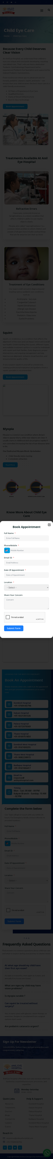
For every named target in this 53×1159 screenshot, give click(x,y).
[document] (26, 579)
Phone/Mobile (10, 545)
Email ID (8, 557)
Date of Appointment (14, 570)
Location (8, 582)
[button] (49, 525)
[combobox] (7, 550)
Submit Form (14, 628)
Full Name (9, 533)
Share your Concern (13, 595)
